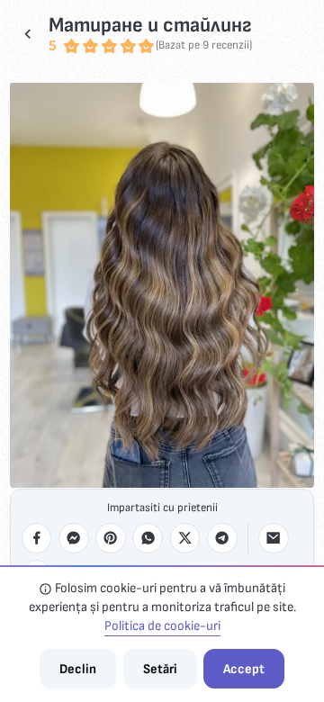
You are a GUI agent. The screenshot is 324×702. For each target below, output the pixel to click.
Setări (160, 669)
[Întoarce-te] (27, 34)
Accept (244, 669)
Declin (77, 669)
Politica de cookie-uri (162, 625)
